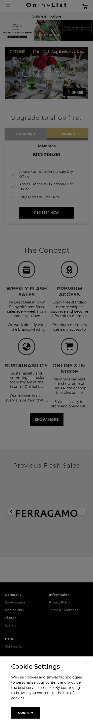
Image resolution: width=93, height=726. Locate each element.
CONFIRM (25, 713)
